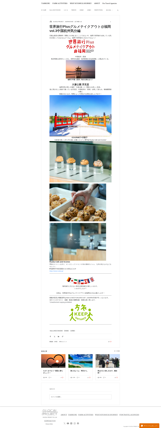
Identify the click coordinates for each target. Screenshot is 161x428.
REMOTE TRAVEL (98, 10)
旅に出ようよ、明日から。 (79, 371)
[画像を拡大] (77, 202)
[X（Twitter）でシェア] (54, 336)
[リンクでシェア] (62, 336)
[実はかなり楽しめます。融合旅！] (108, 361)
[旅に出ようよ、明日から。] (80, 361)
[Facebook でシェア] (50, 336)
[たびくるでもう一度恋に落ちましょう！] (53, 361)
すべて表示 (117, 351)
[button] (118, 10)
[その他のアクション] (111, 22)
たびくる (66, 10)
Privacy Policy (49, 423)
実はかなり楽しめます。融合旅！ (107, 372)
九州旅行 (89, 10)
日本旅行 (82, 10)
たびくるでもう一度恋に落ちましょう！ (53, 372)
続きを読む (108, 10)
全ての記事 (43, 10)
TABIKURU (73, 10)
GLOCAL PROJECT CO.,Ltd (50, 417)
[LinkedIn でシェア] (58, 336)
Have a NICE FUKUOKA (55, 10)
